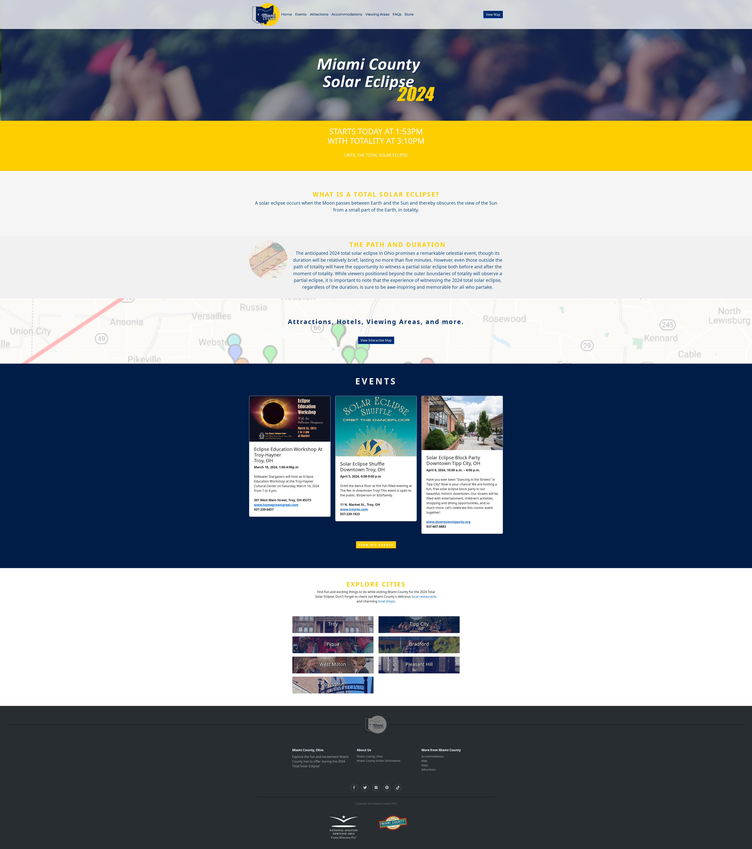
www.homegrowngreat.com (276, 505)
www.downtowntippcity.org (448, 522)
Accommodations (347, 14)
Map (424, 761)
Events (301, 14)
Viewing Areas (377, 14)
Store (409, 14)
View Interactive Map (376, 340)
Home (286, 14)
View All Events (376, 545)
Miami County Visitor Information (378, 761)
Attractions (319, 14)
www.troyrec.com (354, 509)
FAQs (397, 14)
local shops (386, 601)
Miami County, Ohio (370, 756)
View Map (493, 14)
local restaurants (424, 596)
